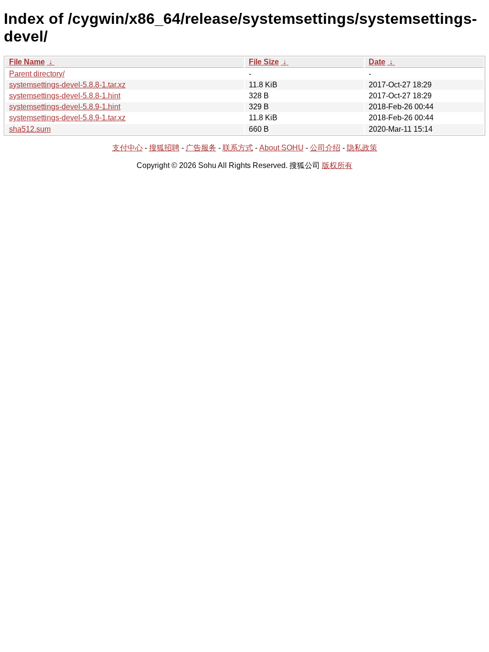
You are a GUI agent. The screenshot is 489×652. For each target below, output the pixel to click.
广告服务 (201, 148)
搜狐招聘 (164, 148)
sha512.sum (30, 129)
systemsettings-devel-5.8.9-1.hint (64, 107)
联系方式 (238, 148)
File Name (27, 62)
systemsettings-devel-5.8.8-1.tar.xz (67, 85)
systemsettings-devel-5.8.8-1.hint (64, 96)
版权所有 (337, 165)
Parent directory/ (36, 74)
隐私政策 (362, 148)
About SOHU (281, 148)
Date (377, 62)
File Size (264, 62)
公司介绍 (325, 148)
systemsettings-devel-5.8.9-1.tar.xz (67, 118)
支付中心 (127, 148)
